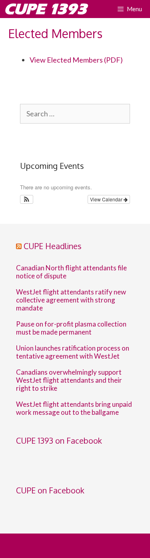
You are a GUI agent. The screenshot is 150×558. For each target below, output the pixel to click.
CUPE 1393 (45, 9)
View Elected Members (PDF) (76, 59)
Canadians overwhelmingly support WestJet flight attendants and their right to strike (69, 380)
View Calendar (107, 199)
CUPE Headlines (53, 246)
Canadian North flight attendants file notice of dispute (71, 272)
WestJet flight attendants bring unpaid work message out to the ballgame (74, 408)
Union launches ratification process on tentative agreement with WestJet (72, 352)
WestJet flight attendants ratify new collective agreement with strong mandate (71, 300)
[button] (26, 199)
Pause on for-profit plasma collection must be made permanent (71, 328)
